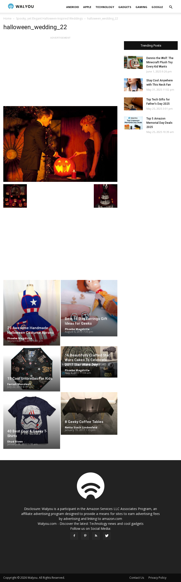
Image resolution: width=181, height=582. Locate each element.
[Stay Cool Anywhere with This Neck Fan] (133, 84)
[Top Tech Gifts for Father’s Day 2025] (133, 103)
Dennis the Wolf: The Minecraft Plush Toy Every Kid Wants (159, 62)
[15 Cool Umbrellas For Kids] (31, 368)
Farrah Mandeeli (19, 384)
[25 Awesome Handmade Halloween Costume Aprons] (31, 313)
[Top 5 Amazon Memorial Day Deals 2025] (133, 122)
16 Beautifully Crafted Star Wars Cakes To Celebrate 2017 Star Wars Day (87, 360)
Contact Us (136, 578)
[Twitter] (107, 536)
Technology (104, 7)
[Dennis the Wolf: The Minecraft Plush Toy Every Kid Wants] (133, 62)
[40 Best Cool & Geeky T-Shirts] (31, 420)
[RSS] (96, 536)
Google (157, 7)
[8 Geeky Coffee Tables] (89, 413)
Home (7, 18)
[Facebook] (74, 536)
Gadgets (124, 7)
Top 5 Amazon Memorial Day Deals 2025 (159, 123)
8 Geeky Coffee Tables (84, 422)
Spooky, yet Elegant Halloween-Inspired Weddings (49, 18)
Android (72, 7)
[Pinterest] (85, 536)
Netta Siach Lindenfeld (81, 427)
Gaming (141, 7)
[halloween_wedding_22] (60, 144)
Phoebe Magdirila (19, 338)
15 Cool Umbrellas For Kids (29, 378)
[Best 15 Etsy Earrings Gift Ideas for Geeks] (89, 308)
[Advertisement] (60, 73)
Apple (87, 7)
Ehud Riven (15, 441)
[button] (170, 7)
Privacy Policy (157, 578)
